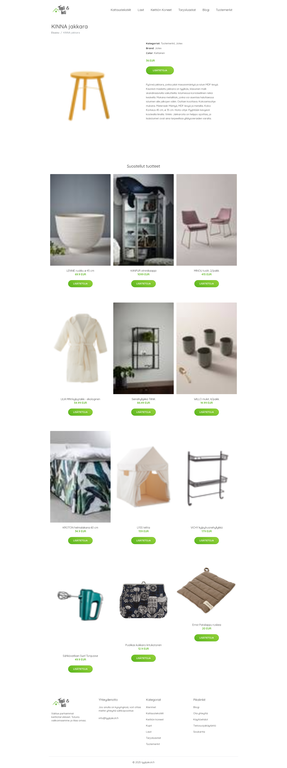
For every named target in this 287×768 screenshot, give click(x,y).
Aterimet (151, 707)
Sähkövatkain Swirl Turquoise (80, 655)
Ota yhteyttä (200, 713)
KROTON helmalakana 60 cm (80, 527)
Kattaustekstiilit (121, 10)
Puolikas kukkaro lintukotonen (143, 645)
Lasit (141, 10)
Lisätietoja (160, 70)
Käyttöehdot (200, 719)
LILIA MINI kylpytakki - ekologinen (80, 399)
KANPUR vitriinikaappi (143, 270)
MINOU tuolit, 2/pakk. (206, 270)
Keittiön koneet (161, 10)
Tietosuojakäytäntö (204, 725)
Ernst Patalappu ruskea (206, 624)
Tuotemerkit (224, 10)
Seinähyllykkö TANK (143, 399)
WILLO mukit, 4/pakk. (206, 399)
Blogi (205, 10)
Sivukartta (199, 731)
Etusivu (55, 32)
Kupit (149, 725)
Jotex (179, 43)
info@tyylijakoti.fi (108, 718)
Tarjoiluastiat (187, 10)
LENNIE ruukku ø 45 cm (80, 270)
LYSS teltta (143, 527)
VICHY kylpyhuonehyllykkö (207, 527)
